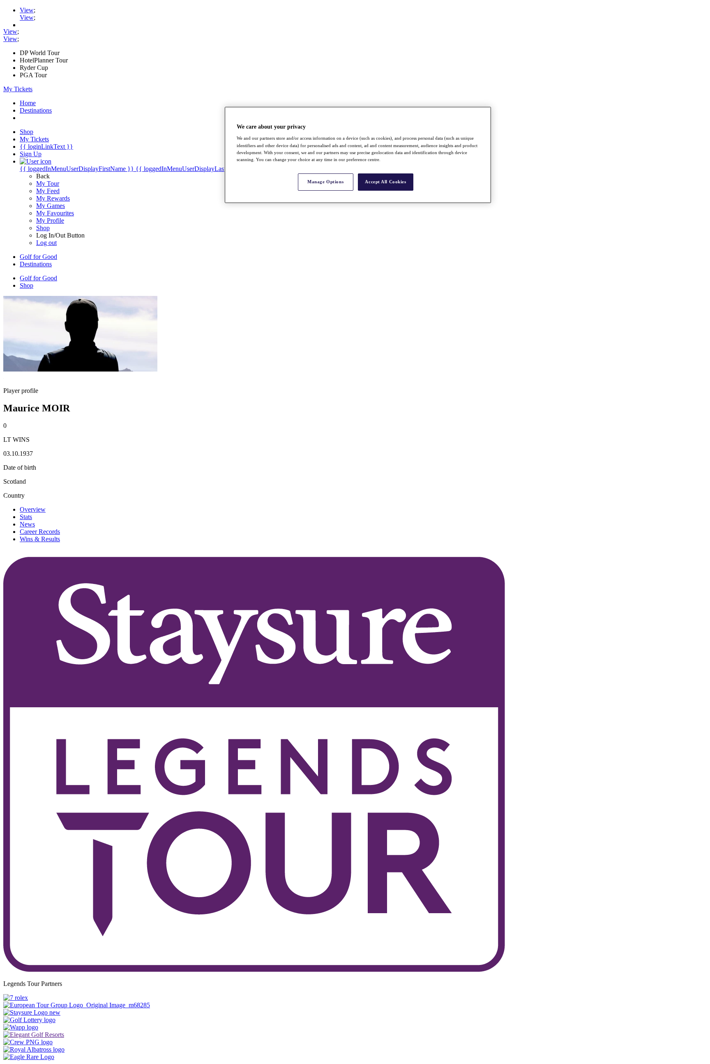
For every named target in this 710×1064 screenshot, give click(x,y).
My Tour (47, 183)
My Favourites (55, 213)
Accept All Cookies (385, 181)
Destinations (36, 110)
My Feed (48, 190)
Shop (43, 227)
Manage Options (325, 181)
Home (28, 102)
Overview (33, 509)
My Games (50, 205)
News (27, 524)
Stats (26, 516)
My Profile (50, 220)
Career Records (40, 531)
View (27, 10)
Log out (46, 242)
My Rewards (53, 198)
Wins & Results (40, 538)
